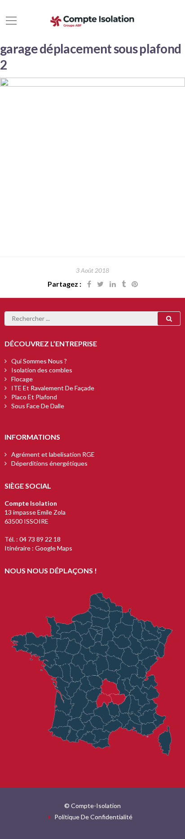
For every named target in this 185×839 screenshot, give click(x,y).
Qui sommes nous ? (39, 361)
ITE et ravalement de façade (52, 388)
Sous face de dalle (37, 406)
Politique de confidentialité (93, 817)
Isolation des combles (41, 370)
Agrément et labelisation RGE (53, 454)
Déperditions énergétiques (49, 463)
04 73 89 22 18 (40, 539)
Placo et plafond (34, 397)
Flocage (22, 379)
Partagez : (64, 284)
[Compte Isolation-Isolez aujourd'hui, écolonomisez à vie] (92, 20)
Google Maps (53, 548)
